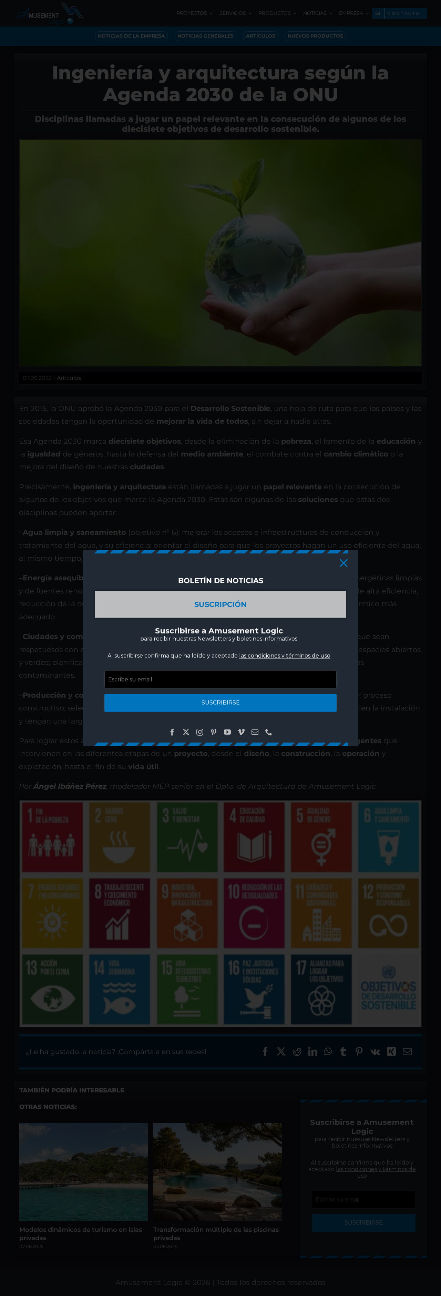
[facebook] (172, 732)
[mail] (255, 732)
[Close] (343, 563)
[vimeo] (241, 732)
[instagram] (199, 732)
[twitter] (186, 732)
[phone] (268, 732)
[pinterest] (213, 732)
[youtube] (227, 732)
